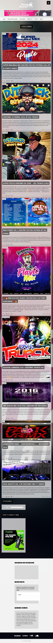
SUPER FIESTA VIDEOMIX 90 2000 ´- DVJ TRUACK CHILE (26, 183)
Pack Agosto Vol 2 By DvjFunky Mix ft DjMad (23, 484)
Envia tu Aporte (7, 21)
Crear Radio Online (12, 19)
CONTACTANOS (16, 21)
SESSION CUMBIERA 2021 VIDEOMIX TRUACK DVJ (23, 367)
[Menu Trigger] (48, 2)
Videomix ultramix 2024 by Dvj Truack (20, 117)
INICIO (4, 19)
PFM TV (36, 19)
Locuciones (22, 19)
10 (4, 81)
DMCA (41, 19)
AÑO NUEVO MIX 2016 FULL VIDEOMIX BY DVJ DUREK (25, 405)
